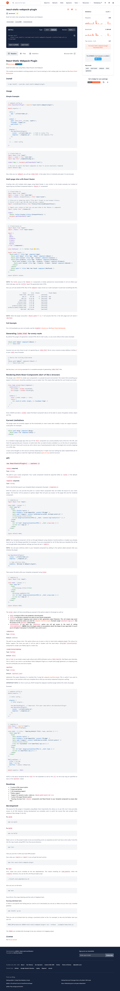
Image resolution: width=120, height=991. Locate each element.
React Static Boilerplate (58, 328)
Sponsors (69, 3)
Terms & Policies (66, 964)
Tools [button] (76, 3)
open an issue (45, 453)
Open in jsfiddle (13, 45)
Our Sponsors (38, 964)
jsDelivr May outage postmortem (14, 986)
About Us (47, 3)
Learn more (24, 45)
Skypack (44, 968)
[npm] (72, 9)
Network (54, 3)
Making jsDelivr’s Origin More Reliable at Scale (18, 980)
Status (58, 964)
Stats (61, 3)
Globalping (97, 3)
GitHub (17, 968)
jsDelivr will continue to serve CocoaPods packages (19, 983)
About (22, 964)
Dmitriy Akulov (18, 953)
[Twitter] (109, 3)
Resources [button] (86, 3)
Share (99, 59)
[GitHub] (105, 3)
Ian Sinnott (13, 940)
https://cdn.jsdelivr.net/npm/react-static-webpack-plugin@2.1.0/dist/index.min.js (38, 37)
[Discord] (113, 3)
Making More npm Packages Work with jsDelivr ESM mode (76, 980)
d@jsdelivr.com (77, 964)
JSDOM (18, 378)
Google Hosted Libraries (27, 968)
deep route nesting (16, 369)
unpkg (38, 968)
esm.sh (50, 968)
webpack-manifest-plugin (42, 621)
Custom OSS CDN (49, 964)
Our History (29, 964)
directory (41, 328)
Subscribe (109, 955)
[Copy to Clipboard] (74, 36)
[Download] (75, 9)
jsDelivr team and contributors (24, 951)
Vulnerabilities (28, 22)
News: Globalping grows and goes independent (73, 983)
